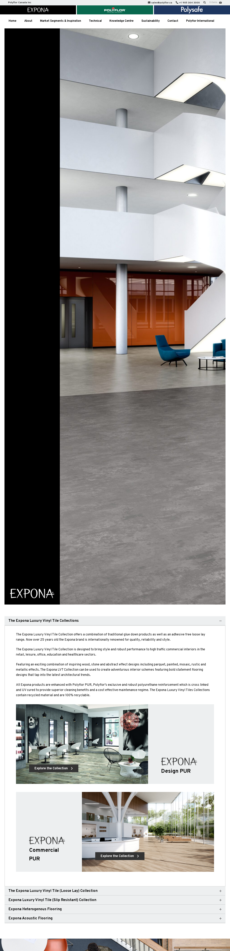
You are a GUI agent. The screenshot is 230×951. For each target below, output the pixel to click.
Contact (172, 21)
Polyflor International (200, 21)
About (28, 21)
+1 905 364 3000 (189, 2)
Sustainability (150, 21)
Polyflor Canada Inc (19, 2)
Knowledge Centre (121, 21)
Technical (95, 21)
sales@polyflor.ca (161, 2)
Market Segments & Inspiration (60, 21)
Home (12, 21)
